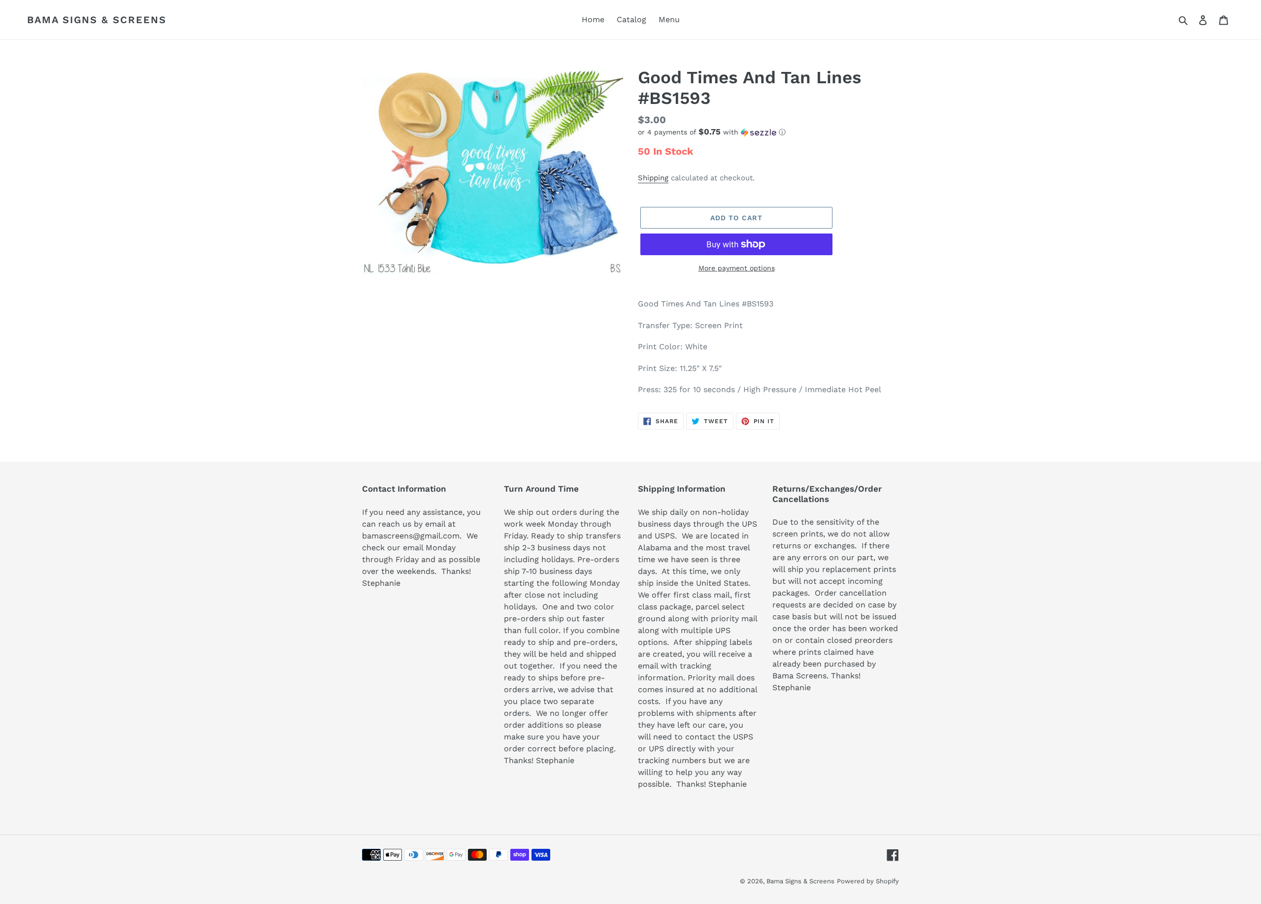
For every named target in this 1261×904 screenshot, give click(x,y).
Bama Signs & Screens (96, 20)
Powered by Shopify (868, 881)
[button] (712, 132)
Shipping (653, 177)
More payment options (736, 268)
